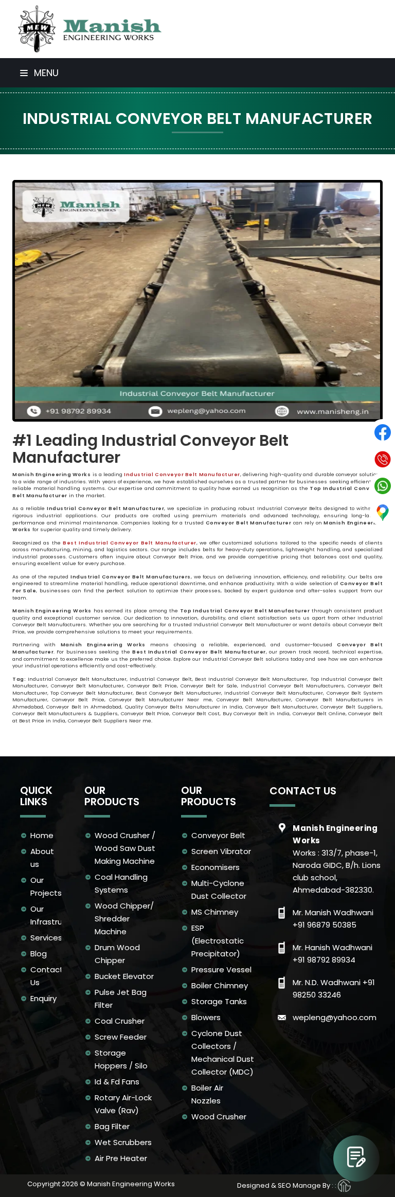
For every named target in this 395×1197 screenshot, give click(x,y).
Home (41, 835)
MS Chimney (214, 911)
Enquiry (43, 998)
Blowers (206, 1017)
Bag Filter (112, 1126)
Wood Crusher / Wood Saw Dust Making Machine (125, 848)
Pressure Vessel (221, 969)
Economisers (215, 867)
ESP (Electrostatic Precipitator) (217, 940)
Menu (45, 72)
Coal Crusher (120, 1020)
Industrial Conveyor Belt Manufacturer (182, 474)
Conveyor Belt (218, 835)
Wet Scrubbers (123, 1142)
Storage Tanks (219, 1001)
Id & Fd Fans (117, 1081)
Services (46, 937)
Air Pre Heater (121, 1158)
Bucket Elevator (124, 976)
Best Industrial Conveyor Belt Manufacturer (129, 542)
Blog (38, 953)
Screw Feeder (121, 1036)
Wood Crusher (218, 1116)
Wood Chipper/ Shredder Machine (124, 918)
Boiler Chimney (219, 985)
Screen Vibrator (221, 851)
